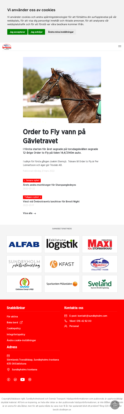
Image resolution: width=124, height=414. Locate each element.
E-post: (88, 316)
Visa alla (27, 213)
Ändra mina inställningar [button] (61, 32)
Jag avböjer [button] (37, 32)
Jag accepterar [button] (17, 32)
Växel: (80, 321)
